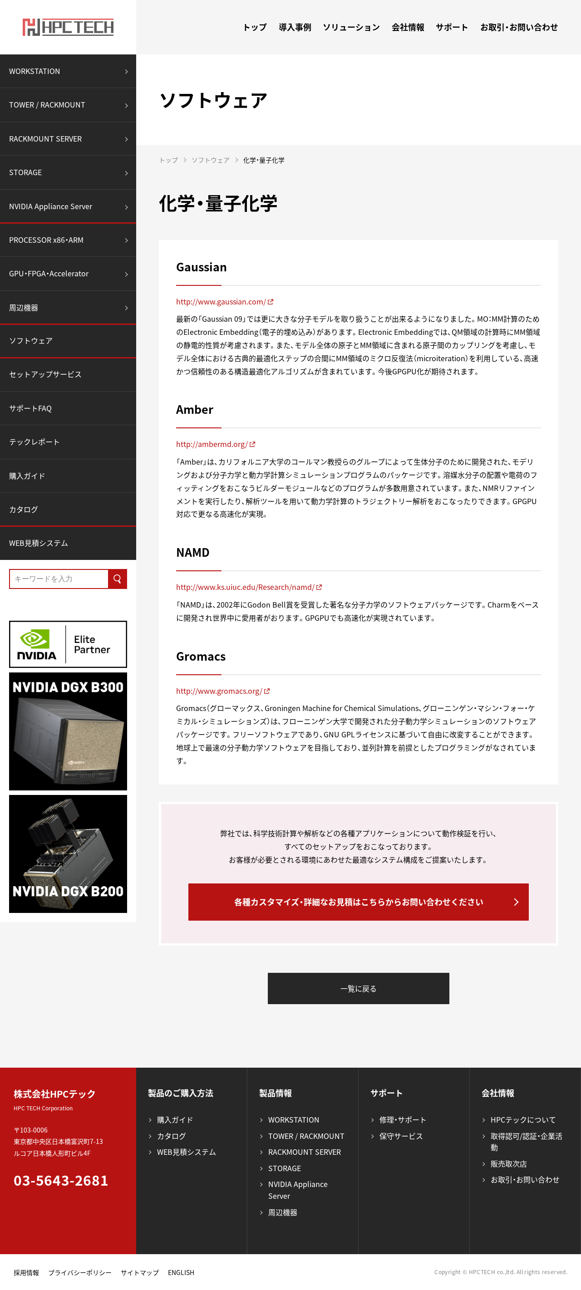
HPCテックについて (523, 1119)
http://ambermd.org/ (212, 443)
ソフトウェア (31, 340)
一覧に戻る (358, 988)
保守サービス (401, 1135)
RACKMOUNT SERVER (45, 138)
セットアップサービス (45, 373)
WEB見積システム (38, 542)
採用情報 (26, 1272)
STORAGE (25, 172)
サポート (452, 27)
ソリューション (351, 27)
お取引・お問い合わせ (519, 27)
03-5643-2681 (61, 1180)
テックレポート (34, 442)
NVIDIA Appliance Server (50, 206)
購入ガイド (27, 475)
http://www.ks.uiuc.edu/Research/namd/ (245, 586)
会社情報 (408, 27)
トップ (254, 27)
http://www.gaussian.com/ (221, 301)
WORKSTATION (34, 70)
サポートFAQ (30, 407)
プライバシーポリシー (80, 1272)
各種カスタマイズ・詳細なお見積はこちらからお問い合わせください (358, 902)
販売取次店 (509, 1163)
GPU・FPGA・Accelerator (49, 273)
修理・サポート (403, 1119)
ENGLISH (181, 1272)
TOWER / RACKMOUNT (47, 104)
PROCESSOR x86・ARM (46, 239)
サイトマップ (140, 1272)
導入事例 (295, 27)
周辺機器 (23, 307)
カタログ (23, 509)
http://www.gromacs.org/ (219, 690)
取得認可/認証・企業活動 (526, 1141)
